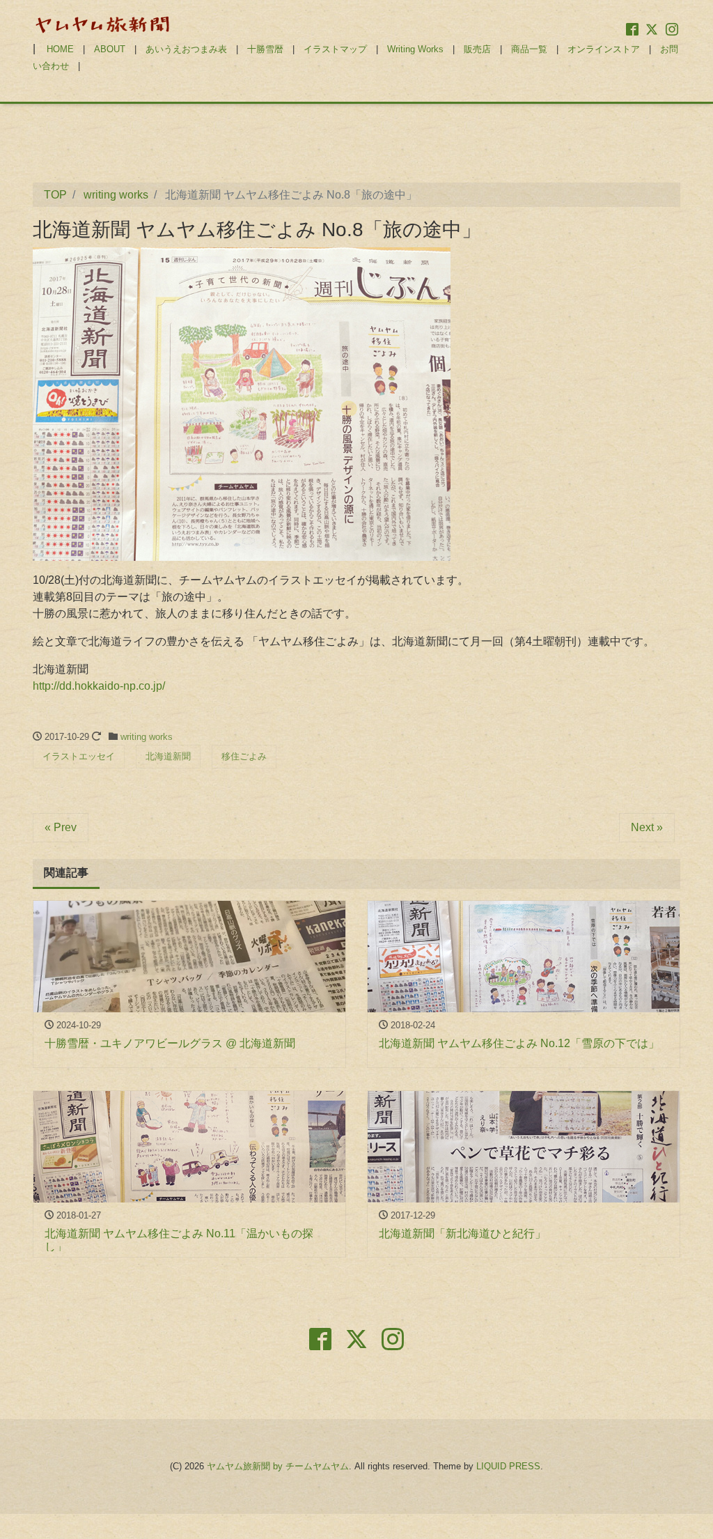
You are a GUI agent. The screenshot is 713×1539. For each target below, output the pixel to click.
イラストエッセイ (78, 756)
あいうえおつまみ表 (186, 49)
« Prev (61, 827)
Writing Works (415, 49)
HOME (60, 49)
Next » (647, 827)
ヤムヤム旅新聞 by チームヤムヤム (278, 1466)
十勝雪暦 (265, 49)
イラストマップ (335, 49)
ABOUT (109, 49)
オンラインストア (603, 49)
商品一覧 (529, 49)
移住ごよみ (244, 756)
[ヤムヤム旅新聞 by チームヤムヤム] (102, 23)
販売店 (477, 49)
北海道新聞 (168, 756)
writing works (146, 737)
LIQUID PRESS (508, 1466)
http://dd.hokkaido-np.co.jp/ (99, 686)
